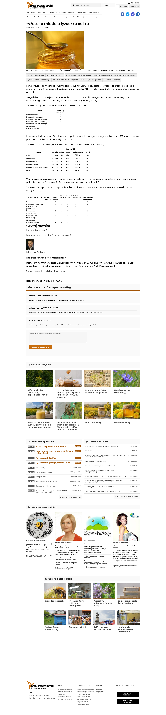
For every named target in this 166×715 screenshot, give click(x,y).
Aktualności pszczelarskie (85, 689)
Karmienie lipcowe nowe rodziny (111, 461)
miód (30, 75)
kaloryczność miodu (55, 75)
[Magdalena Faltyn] (68, 526)
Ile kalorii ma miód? (36, 230)
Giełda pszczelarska (83, 697)
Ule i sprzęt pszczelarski (85, 17)
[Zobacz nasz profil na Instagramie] (133, 14)
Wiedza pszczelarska (68, 17)
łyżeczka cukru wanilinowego (39, 80)
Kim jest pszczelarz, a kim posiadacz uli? (111, 466)
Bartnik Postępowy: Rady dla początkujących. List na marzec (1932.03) (111, 481)
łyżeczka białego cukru (103, 75)
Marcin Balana (36, 252)
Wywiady (98, 17)
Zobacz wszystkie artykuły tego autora (46, 271)
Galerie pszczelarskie (60, 578)
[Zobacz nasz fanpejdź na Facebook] (122, 14)
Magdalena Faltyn (63, 543)
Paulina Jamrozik (120, 543)
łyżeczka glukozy (94, 80)
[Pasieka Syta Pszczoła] (39, 525)
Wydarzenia (61, 12)
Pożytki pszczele (82, 702)
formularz (51, 698)
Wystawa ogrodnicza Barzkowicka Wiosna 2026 (111, 491)
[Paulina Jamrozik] (126, 526)
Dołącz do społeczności (127, 694)
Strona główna (30, 27)
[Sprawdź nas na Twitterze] (127, 14)
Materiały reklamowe (65, 692)
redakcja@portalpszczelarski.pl (39, 696)
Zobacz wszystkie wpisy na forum (126, 496)
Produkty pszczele (83, 704)
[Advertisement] (34, 605)
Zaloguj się (123, 6)
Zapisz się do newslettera (127, 701)
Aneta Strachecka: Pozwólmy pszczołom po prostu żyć (111, 476)
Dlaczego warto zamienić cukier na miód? (48, 235)
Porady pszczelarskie (52, 17)
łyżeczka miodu (84, 75)
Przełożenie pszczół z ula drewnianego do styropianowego (111, 471)
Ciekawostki (81, 12)
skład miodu (71, 75)
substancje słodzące (112, 80)
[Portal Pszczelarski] (47, 4)
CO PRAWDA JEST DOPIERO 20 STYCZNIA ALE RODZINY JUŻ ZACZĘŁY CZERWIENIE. (111, 456)
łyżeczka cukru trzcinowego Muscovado (69, 80)
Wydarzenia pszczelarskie (85, 692)
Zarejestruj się (134, 6)
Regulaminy (62, 694)
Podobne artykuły (41, 364)
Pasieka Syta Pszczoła (36, 541)
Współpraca (93, 12)
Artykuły (31, 12)
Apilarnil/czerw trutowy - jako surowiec (111, 487)
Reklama (99, 689)
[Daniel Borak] (97, 525)
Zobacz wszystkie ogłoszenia (70, 497)
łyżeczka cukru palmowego (125, 75)
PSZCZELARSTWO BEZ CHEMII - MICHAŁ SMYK (111, 446)
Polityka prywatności (64, 697)
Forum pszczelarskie (83, 694)
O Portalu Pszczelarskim (65, 689)
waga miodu (39, 75)
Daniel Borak (89, 541)
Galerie (71, 12)
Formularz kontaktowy (65, 699)
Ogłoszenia (41, 12)
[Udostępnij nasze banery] (138, 14)
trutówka (111, 451)
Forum (51, 12)
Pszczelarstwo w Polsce (35, 17)
